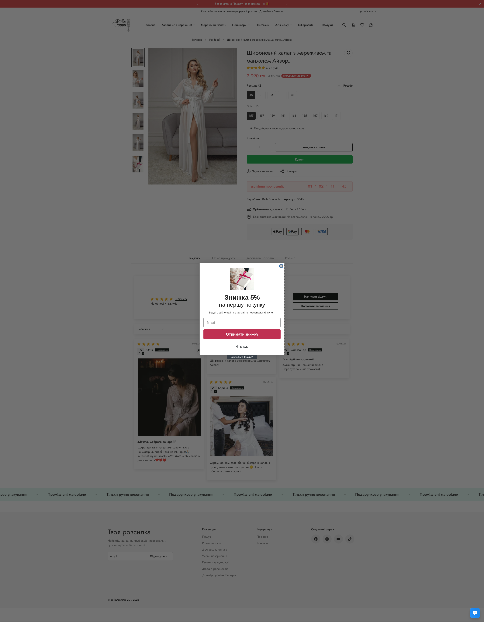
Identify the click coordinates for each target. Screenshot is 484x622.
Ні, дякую (242, 346)
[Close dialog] (281, 266)
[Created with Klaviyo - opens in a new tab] (242, 357)
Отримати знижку (242, 334)
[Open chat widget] (475, 613)
